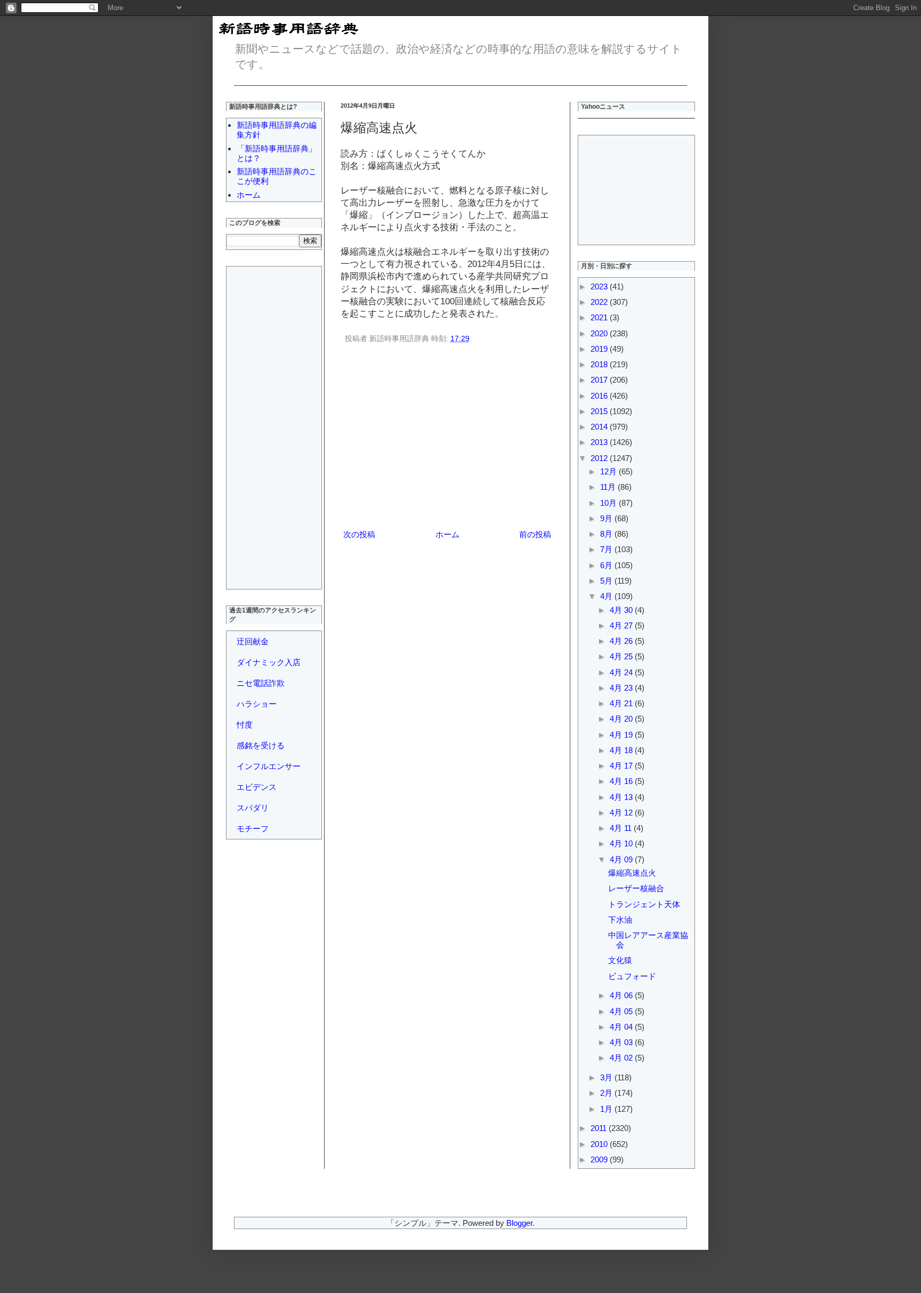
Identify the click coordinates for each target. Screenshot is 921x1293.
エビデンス (257, 786)
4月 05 (622, 1011)
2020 (600, 333)
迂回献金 (253, 641)
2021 (600, 317)
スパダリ (253, 807)
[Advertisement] (447, 438)
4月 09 (622, 859)
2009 (600, 1159)
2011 (600, 1128)
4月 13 (622, 797)
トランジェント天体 (644, 904)
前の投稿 (535, 534)
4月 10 (622, 843)
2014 (600, 426)
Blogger (519, 1222)
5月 (607, 580)
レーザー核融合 (636, 888)
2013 (600, 442)
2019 (600, 348)
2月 (607, 1092)
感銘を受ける (261, 745)
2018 (600, 364)
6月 (607, 565)
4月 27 (622, 625)
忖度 (245, 724)
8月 (607, 533)
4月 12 (622, 812)
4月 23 (622, 687)
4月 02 (622, 1057)
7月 (607, 549)
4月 (607, 596)
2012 (600, 458)
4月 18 (622, 750)
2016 (600, 395)
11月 (609, 486)
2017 (600, 379)
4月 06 (622, 995)
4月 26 (622, 640)
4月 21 (622, 703)
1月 (607, 1108)
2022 (600, 301)
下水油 (620, 919)
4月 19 (622, 734)
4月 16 (622, 781)
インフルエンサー (269, 766)
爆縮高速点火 (632, 872)
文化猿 (620, 960)
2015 (600, 411)
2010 (600, 1144)
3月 (607, 1077)
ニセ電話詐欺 (261, 683)
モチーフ (253, 828)
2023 (600, 286)
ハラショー (257, 703)
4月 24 (622, 672)
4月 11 (622, 828)
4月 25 (622, 656)
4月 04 (622, 1026)
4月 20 (622, 718)
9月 (607, 518)
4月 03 (622, 1042)
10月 (609, 502)
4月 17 (622, 765)
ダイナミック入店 (269, 662)
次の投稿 (359, 534)
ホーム (447, 534)
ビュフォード (632, 976)
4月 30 (622, 610)
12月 (609, 471)
